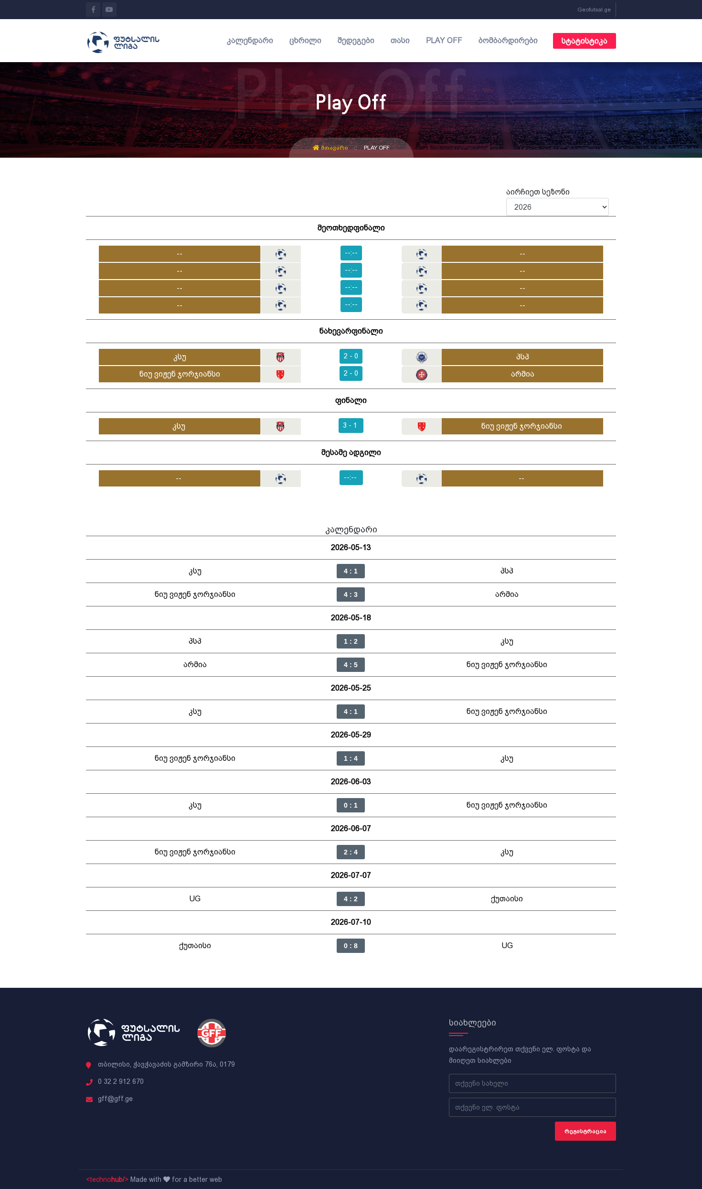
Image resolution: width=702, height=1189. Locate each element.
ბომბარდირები (508, 40)
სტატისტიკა (584, 41)
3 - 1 (351, 425)
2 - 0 (351, 356)
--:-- (351, 253)
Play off (444, 40)
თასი (400, 40)
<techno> (107, 1179)
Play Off (377, 147)
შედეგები (356, 40)
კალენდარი (250, 40)
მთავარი (334, 147)
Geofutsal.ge (594, 9)
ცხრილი (305, 40)
